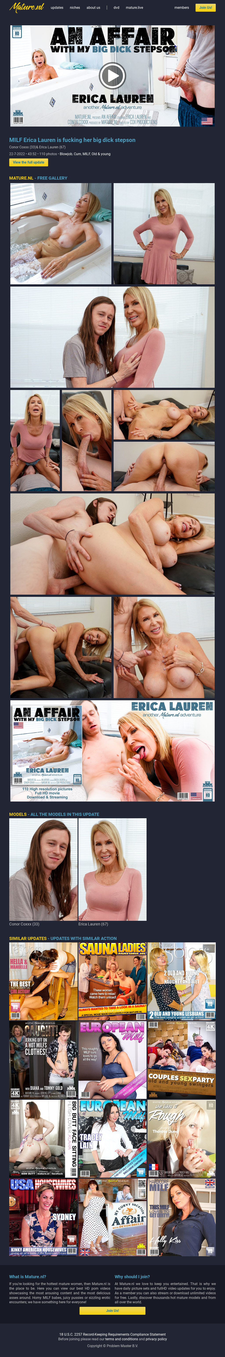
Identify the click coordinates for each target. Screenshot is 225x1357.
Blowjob (66, 154)
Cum (77, 154)
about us (93, 8)
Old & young (101, 154)
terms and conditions (121, 1339)
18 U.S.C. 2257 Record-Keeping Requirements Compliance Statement (112, 1334)
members (181, 8)
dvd (116, 8)
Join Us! (205, 8)
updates (57, 8)
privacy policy (156, 1339)
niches (75, 8)
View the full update (28, 162)
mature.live (134, 8)
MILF (86, 154)
